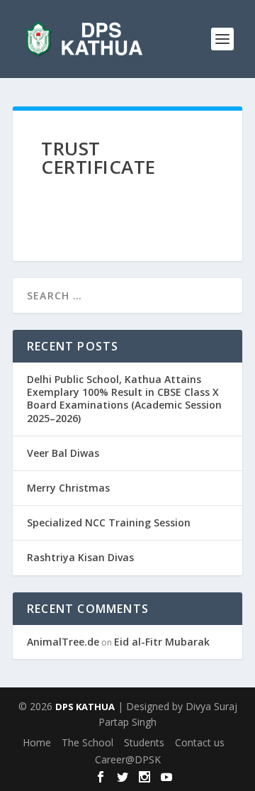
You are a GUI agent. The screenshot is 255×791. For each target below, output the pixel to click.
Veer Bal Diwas (63, 453)
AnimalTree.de (63, 641)
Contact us (200, 742)
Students (144, 742)
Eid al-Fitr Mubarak (162, 641)
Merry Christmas (68, 487)
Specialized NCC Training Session (109, 522)
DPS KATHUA (85, 706)
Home (37, 742)
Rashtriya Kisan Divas (80, 557)
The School (87, 742)
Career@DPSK (128, 759)
